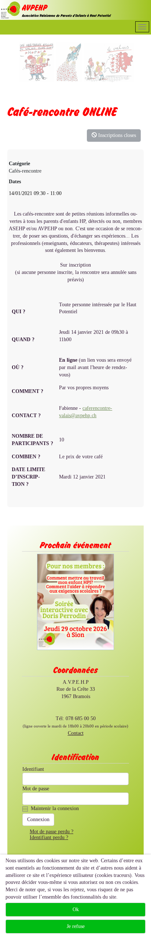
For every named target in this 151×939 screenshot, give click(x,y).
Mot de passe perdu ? (51, 831)
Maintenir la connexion (55, 808)
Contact (76, 733)
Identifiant (33, 769)
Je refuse (76, 926)
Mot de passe (35, 788)
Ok (76, 909)
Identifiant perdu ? (49, 837)
